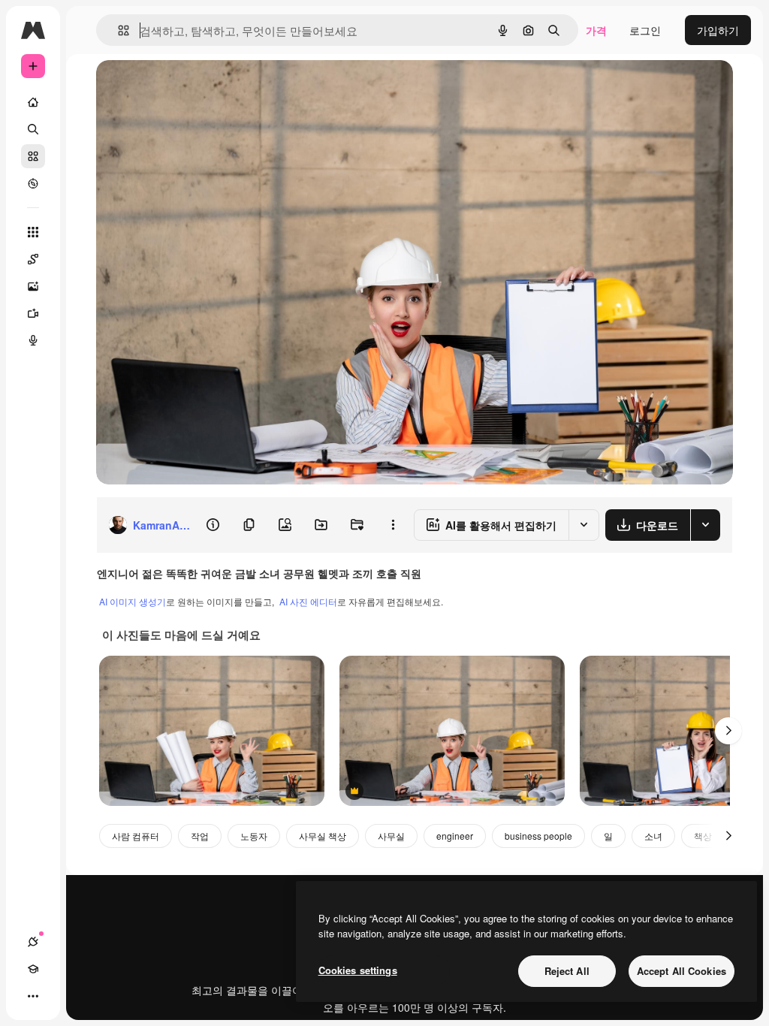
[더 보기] (33, 996)
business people (538, 835)
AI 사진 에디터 (308, 601)
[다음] (728, 731)
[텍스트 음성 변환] (33, 340)
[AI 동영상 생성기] (33, 313)
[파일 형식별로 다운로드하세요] (705, 525)
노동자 (253, 835)
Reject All (567, 971)
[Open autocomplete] (117, 30)
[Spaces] (33, 259)
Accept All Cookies (681, 971)
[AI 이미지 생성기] (33, 286)
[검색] (33, 129)
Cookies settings (357, 970)
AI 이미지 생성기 (132, 601)
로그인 (645, 30)
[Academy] (33, 969)
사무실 (391, 835)
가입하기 (718, 30)
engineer (454, 835)
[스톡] (33, 156)
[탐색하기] (33, 183)
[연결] (33, 942)
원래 (182, 88)
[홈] (33, 102)
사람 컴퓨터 (135, 835)
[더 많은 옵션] (393, 525)
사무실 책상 (322, 835)
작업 (200, 835)
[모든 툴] (33, 232)
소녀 (653, 835)
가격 (596, 30)
